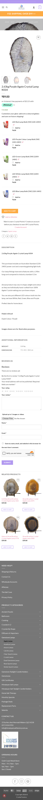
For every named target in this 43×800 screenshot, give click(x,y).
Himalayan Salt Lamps (10, 684)
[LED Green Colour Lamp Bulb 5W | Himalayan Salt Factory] (6, 159)
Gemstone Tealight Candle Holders (15, 672)
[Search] (6, 7)
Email (4, 433)
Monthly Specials (8, 697)
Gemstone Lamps (22, 22)
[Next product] (19, 26)
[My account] (34, 7)
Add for (16, 129)
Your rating (5, 388)
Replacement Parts (9, 706)
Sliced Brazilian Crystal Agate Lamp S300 (30, 537)
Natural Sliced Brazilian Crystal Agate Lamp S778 (10, 537)
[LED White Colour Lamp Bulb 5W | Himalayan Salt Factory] (6, 176)
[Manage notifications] (4, 795)
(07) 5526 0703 (7, 725)
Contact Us (6, 577)
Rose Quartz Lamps (10, 664)
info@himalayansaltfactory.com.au (15, 728)
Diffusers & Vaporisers (10, 633)
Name (4, 423)
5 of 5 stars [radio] (28, 391)
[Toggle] (40, 612)
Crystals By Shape (8, 629)
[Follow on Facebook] (15, 781)
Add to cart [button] (7, 509)
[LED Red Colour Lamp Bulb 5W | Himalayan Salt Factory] (6, 124)
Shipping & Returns (9, 572)
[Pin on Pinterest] (11, 236)
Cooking (5, 620)
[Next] (38, 55)
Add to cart (10, 211)
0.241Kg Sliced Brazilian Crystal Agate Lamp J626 (10, 500)
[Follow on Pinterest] (28, 781)
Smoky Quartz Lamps (11, 667)
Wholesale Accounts (9, 582)
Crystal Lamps (8, 657)
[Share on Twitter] (7, 236)
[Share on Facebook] (4, 236)
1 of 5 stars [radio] (2, 391)
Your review (6, 395)
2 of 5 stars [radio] (6, 391)
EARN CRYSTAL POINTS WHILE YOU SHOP (21, 2)
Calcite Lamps (8, 651)
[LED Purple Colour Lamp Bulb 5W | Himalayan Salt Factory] (6, 142)
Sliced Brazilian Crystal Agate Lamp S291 (30, 500)
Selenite (5, 710)
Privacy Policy (7, 597)
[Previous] (5, 55)
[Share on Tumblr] (15, 236)
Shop (12, 22)
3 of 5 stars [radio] (12, 391)
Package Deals (7, 701)
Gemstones (6, 676)
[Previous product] (23, 26)
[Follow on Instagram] (21, 781)
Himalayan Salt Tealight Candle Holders (16, 689)
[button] (3, 7)
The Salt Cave (7, 592)
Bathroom (5, 616)
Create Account (21, 227)
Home (7, 22)
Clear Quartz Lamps (10, 654)
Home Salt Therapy (9, 693)
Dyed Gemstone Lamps (11, 660)
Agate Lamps (33, 22)
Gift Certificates (8, 680)
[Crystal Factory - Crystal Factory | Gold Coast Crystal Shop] (21, 7)
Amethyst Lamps (9, 644)
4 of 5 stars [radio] (19, 391)
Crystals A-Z (6, 625)
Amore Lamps (8, 647)
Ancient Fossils (7, 612)
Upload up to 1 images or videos (13, 414)
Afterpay (5, 587)
